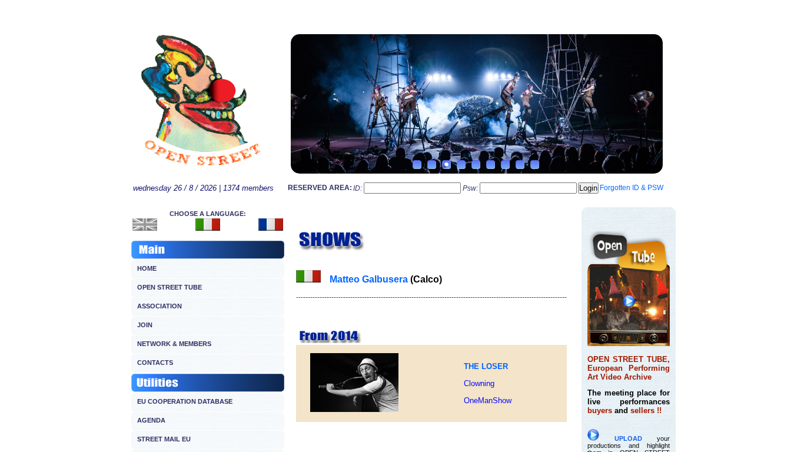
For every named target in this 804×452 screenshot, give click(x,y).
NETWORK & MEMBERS (174, 343)
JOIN (144, 324)
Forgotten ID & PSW (631, 188)
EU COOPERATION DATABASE (184, 401)
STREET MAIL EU (164, 439)
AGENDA (151, 420)
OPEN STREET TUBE (169, 287)
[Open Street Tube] (628, 343)
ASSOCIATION (159, 306)
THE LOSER (486, 366)
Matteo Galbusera (369, 279)
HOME (147, 268)
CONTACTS (155, 362)
